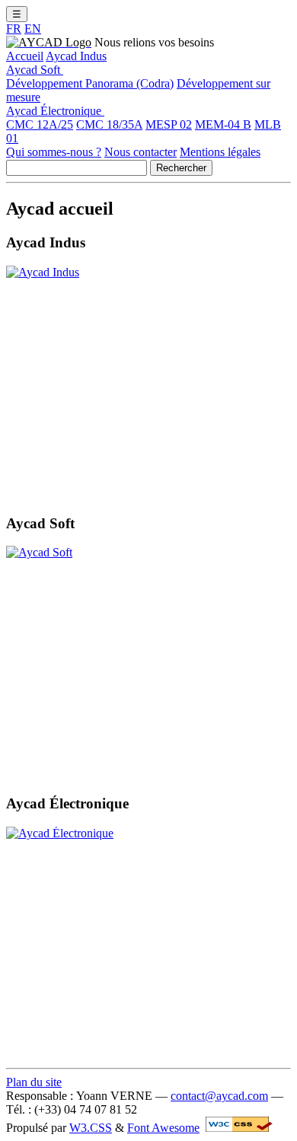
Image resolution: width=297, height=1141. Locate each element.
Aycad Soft (34, 69)
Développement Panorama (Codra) (90, 83)
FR (13, 28)
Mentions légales (220, 151)
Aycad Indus (76, 55)
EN (32, 28)
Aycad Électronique (55, 110)
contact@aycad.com (219, 1095)
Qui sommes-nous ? (53, 151)
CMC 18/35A (109, 124)
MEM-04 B (223, 124)
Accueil (24, 55)
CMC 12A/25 (39, 124)
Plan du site (34, 1082)
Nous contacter (140, 151)
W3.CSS (90, 1127)
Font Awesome (163, 1127)
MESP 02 (168, 124)
